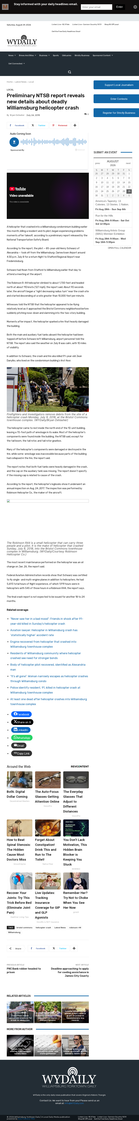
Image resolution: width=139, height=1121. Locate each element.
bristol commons (24, 927)
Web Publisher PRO (26, 1119)
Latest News (20, 81)
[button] (69, 72)
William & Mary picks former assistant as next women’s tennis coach (75, 1051)
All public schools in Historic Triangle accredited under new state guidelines (47, 1050)
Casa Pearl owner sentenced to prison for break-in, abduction (20, 1018)
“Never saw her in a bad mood (29, 618)
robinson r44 (75, 927)
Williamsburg (14, 932)
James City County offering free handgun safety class (20, 1051)
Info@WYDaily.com (74, 1103)
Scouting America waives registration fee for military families (48, 1018)
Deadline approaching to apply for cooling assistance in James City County (70, 972)
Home (10, 81)
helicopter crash (43, 927)
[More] (74, 125)
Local (31, 81)
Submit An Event (105, 152)
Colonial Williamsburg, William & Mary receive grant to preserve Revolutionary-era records (75, 1015)
